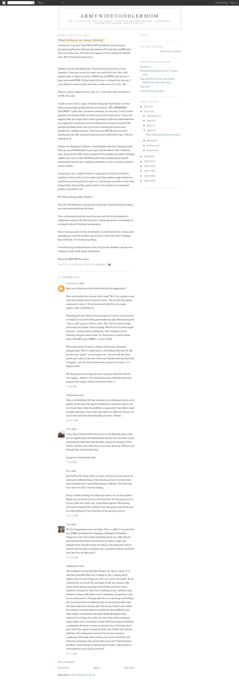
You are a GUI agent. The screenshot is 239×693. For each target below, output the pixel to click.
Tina (68, 524)
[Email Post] (109, 264)
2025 (147, 106)
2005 (147, 180)
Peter (68, 429)
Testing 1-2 (145, 66)
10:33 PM (72, 515)
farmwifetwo (72, 283)
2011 (147, 111)
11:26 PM (72, 557)
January (151, 150)
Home (97, 667)
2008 (147, 166)
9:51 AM (71, 653)
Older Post (129, 667)
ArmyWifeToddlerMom (119, 16)
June (149, 120)
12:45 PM (72, 420)
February (151, 145)
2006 (147, 175)
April (150, 130)
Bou (68, 470)
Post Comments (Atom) (83, 674)
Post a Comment (66, 661)
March (150, 140)
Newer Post (63, 667)
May (149, 125)
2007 (147, 171)
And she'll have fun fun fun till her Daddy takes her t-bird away (157, 80)
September (152, 115)
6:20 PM (71, 386)
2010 (147, 156)
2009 (147, 161)
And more (145, 86)
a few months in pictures (152, 90)
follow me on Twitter (170, 51)
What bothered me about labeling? (163, 134)
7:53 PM (71, 462)
